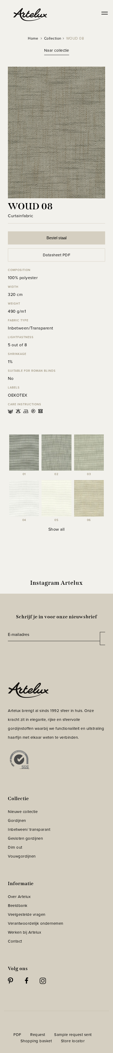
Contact (15, 941)
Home (33, 38)
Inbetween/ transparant (29, 829)
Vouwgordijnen (22, 856)
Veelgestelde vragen (26, 914)
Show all (56, 529)
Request (37, 1035)
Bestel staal (56, 238)
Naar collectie (56, 50)
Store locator (73, 1041)
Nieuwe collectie (23, 812)
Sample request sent (73, 1035)
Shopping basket (36, 1041)
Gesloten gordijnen (25, 838)
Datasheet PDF (56, 255)
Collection (52, 38)
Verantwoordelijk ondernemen (35, 923)
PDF (17, 1035)
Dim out (15, 847)
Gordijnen (17, 820)
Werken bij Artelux (24, 932)
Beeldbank (18, 905)
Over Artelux (19, 897)
